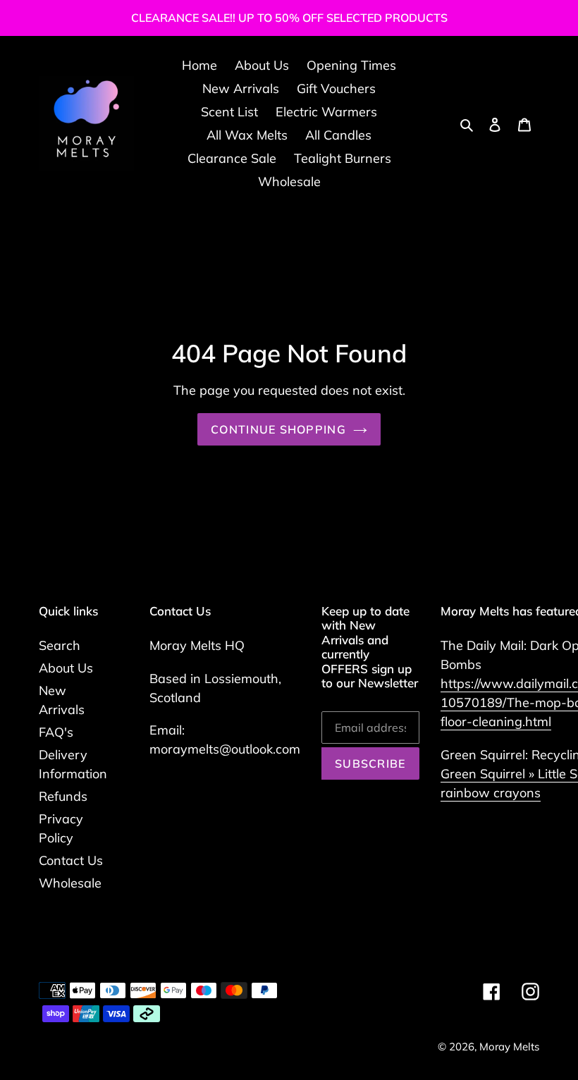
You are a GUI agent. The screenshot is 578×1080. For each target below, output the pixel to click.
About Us (66, 668)
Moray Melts (509, 1046)
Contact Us (71, 860)
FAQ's (56, 732)
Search (59, 645)
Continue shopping (278, 429)
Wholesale (70, 883)
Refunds (63, 796)
